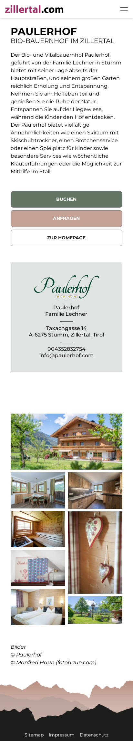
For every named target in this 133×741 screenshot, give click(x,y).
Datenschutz (94, 735)
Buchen (66, 199)
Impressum (62, 735)
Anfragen (66, 218)
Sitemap (34, 735)
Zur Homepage (66, 238)
